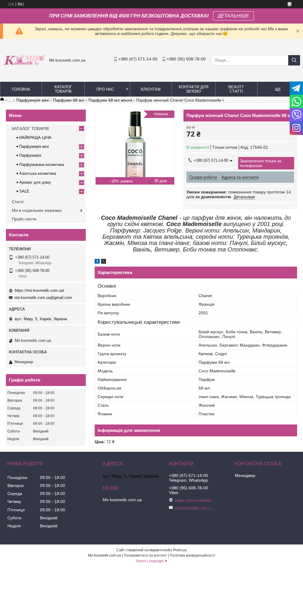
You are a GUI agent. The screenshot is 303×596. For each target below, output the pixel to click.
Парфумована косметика (41, 164)
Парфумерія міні (32, 100)
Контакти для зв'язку (193, 89)
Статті (17, 201)
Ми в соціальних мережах (37, 210)
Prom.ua (180, 550)
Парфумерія (30, 155)
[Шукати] (294, 60)
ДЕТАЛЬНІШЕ (233, 15)
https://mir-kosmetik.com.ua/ (39, 290)
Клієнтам (151, 89)
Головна (21, 89)
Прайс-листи (24, 219)
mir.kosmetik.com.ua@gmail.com (43, 297)
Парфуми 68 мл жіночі (110, 100)
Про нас (105, 89)
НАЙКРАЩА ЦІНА (35, 137)
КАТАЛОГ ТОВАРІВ (63, 89)
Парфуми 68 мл (68, 100)
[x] (103, 262)
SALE (24, 191)
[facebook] (97, 262)
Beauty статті (236, 89)
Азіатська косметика (37, 173)
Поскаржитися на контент (145, 555)
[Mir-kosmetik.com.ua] (24, 67)
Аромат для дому (35, 182)
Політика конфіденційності (192, 555)
